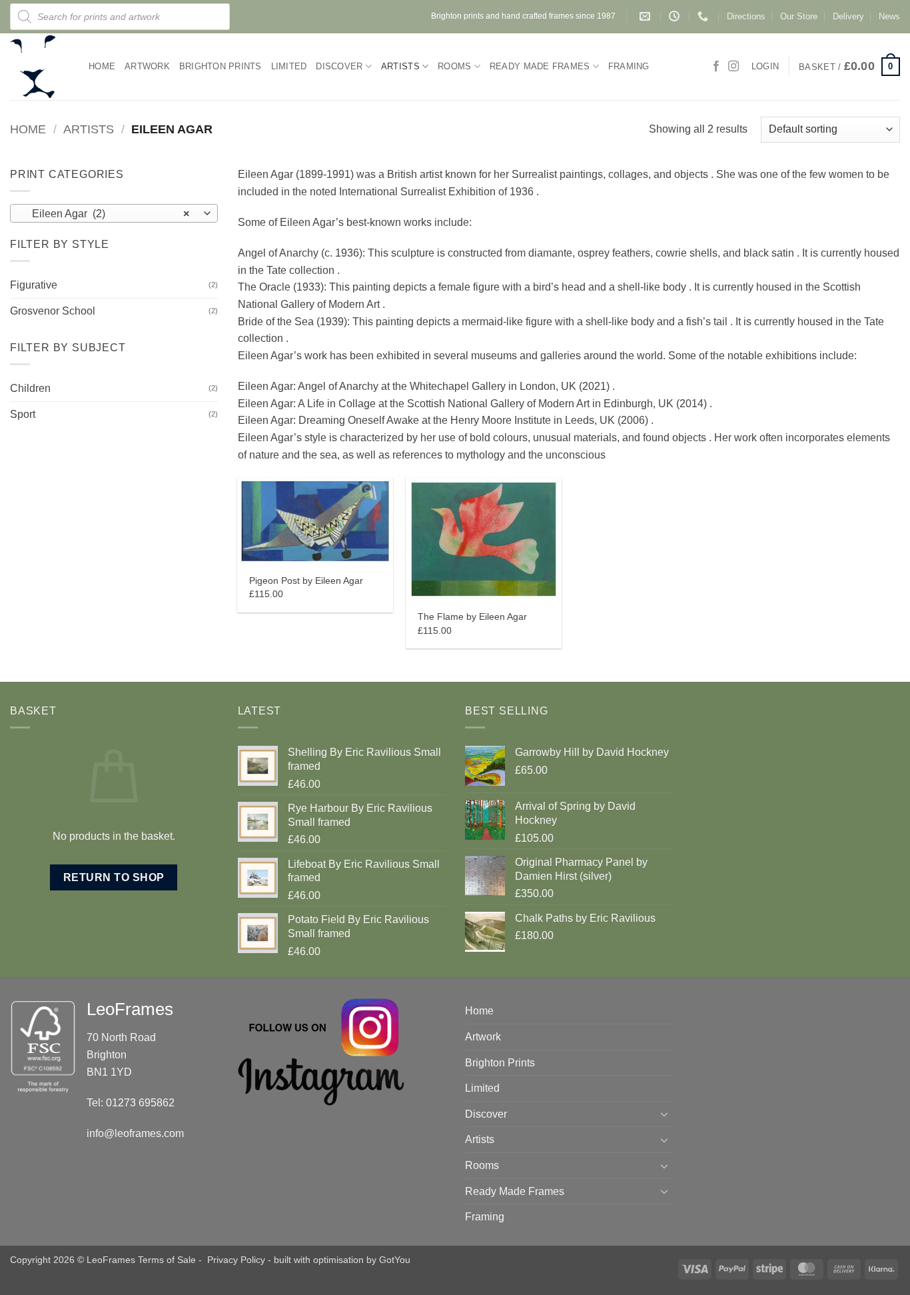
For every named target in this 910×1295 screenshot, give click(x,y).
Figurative (33, 285)
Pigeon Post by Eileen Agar (306, 580)
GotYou (394, 1259)
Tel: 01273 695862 (131, 1102)
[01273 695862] (704, 16)
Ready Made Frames (540, 66)
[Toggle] (665, 1114)
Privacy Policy (236, 1259)
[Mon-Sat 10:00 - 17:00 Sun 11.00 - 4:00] (676, 16)
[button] (849, 66)
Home (102, 66)
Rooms (454, 66)
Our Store (798, 16)
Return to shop (114, 877)
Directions (746, 16)
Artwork (147, 66)
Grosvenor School (52, 311)
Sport (22, 414)
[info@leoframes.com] (647, 16)
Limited (289, 66)
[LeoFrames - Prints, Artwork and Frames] (39, 66)
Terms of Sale (167, 1259)
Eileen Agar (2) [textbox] (106, 213)
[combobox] (114, 213)
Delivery (848, 16)
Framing (629, 66)
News (889, 16)
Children (30, 388)
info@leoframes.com (135, 1133)
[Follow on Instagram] (733, 67)
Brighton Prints (220, 66)
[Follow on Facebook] (716, 67)
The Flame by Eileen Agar (472, 616)
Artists (400, 66)
